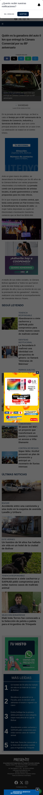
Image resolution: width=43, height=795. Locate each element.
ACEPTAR (23, 14)
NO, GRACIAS (9, 14)
